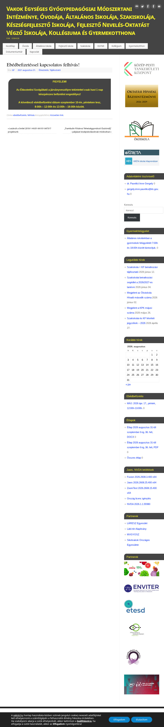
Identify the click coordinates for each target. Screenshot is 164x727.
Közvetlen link (56, 115)
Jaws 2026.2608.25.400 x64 (141, 482)
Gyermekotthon (137, 46)
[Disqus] (59, 181)
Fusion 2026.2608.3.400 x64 (141, 476)
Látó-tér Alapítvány (137, 528)
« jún (128, 384)
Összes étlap (134, 457)
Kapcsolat (34, 51)
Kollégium (116, 46)
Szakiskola (85, 46)
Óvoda (25, 46)
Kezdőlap (10, 46)
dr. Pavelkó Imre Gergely (140, 183)
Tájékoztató (55, 70)
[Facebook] (148, 7)
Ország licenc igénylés (139, 498)
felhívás (31, 115)
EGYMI (101, 46)
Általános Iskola (43, 46)
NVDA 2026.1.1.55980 (138, 504)
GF (13, 70)
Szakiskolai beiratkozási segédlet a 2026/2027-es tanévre (140, 282)
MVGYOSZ (133, 534)
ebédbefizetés (20, 115)
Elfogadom (119, 719)
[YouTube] (159, 7)
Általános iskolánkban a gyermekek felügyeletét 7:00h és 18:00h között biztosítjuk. (142, 243)
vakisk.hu (18, 715)
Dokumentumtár (14, 51)
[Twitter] (142, 7)
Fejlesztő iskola (66, 46)
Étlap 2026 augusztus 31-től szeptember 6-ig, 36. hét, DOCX (141, 432)
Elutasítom (141, 719)
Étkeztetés (44, 70)
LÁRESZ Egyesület (137, 523)
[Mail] (136, 7)
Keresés (128, 204)
